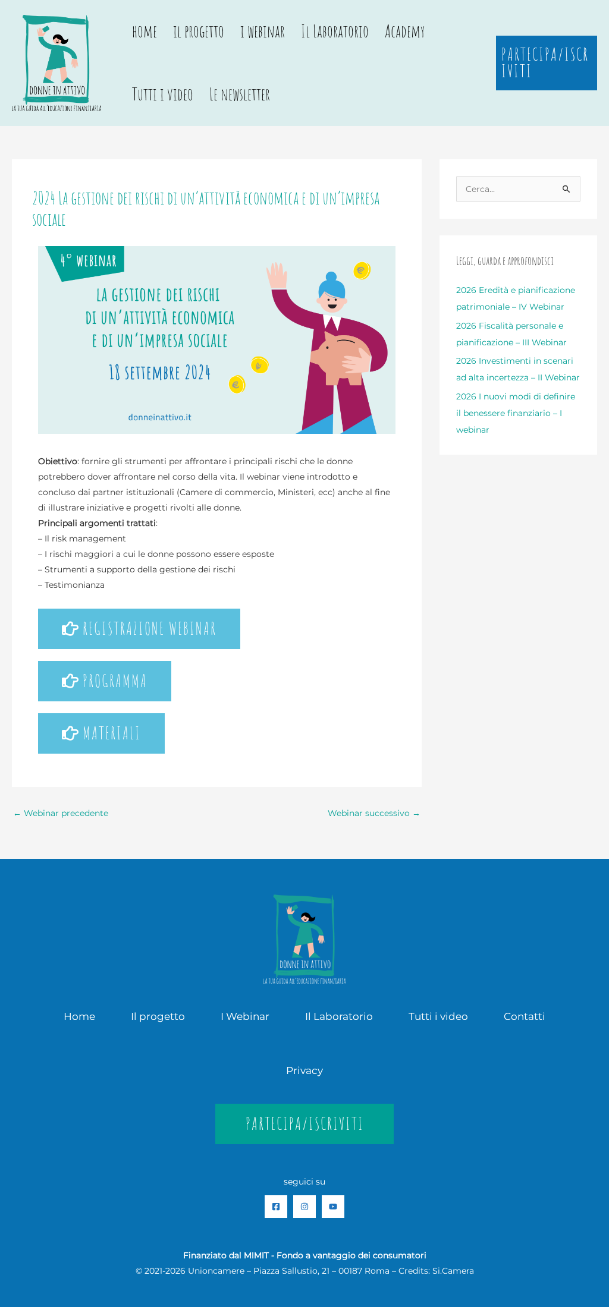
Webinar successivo (374, 813)
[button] (546, 63)
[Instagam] (304, 1206)
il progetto (198, 31)
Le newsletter (239, 94)
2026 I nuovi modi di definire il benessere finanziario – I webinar (515, 413)
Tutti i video (162, 94)
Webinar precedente (60, 813)
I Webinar (245, 1016)
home (144, 31)
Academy (405, 31)
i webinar (262, 31)
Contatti (524, 1016)
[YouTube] (333, 1206)
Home (79, 1016)
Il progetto (158, 1016)
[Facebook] (276, 1206)
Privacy (304, 1070)
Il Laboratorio (335, 31)
